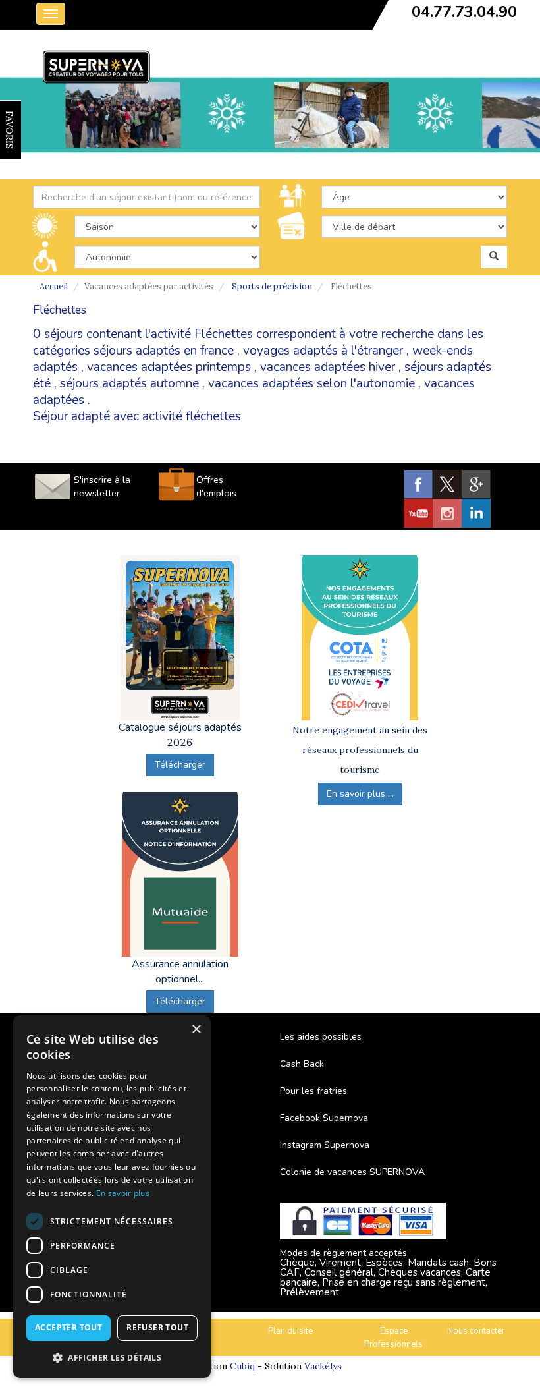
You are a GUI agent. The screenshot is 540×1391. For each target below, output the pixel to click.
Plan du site (290, 1331)
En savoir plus (122, 1193)
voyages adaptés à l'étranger (323, 350)
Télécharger (180, 764)
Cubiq (242, 1366)
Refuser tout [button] (157, 1327)
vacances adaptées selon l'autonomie (311, 383)
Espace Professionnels (393, 1338)
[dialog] (112, 1196)
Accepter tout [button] (68, 1327)
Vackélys (323, 1366)
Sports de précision (272, 286)
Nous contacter (476, 1331)
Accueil (54, 286)
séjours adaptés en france (164, 350)
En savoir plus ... (360, 793)
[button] (112, 1357)
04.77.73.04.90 (464, 11)
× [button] (196, 1030)
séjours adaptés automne (129, 383)
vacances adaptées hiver (327, 367)
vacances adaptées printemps (169, 367)
